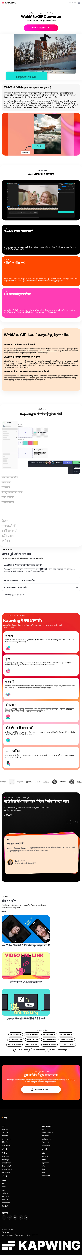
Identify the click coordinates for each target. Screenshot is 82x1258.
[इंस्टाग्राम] (15, 1216)
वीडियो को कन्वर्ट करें (15, 1033)
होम (32, 13)
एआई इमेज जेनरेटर (47, 1138)
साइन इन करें (72, 3)
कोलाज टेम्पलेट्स (6, 1162)
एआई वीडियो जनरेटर (47, 1132)
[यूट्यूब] (9, 1216)
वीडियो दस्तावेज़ (46, 1144)
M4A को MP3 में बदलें (21, 1049)
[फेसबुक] (26, 1216)
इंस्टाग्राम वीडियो (6, 1165)
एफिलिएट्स (5, 1192)
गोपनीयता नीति (6, 1202)
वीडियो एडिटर (5, 1128)
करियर (3, 1186)
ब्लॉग (43, 1165)
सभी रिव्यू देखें (8, 814)
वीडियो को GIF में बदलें (66, 1033)
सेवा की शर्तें (5, 1205)
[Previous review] (69, 821)
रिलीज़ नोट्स (5, 1195)
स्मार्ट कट (44, 1128)
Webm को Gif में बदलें (48, 13)
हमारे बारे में (45, 1156)
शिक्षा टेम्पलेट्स (6, 1172)
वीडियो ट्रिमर (5, 1141)
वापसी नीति (5, 1199)
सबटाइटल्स (5, 1132)
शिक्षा (43, 1168)
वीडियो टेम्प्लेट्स (6, 1156)
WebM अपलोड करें (39, 28)
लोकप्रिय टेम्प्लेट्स (7, 1168)
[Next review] (75, 821)
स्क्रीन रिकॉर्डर (6, 1144)
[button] (41, 853)
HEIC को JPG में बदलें (32, 1033)
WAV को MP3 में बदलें (66, 1039)
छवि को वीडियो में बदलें (49, 1033)
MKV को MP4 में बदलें (32, 1044)
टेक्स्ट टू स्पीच (46, 1141)
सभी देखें (4, 911)
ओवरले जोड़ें (5, 529)
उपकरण (36, 13)
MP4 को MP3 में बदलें (49, 1039)
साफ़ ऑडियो (45, 1135)
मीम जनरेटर (5, 1135)
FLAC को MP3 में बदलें (67, 1044)
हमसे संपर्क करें (46, 1175)
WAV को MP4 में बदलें (14, 1044)
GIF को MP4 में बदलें (39, 1049)
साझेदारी (4, 1189)
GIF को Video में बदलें (15, 1039)
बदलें (41, 13)
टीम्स (43, 1172)
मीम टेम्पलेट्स (5, 1159)
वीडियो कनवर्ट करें (6, 1138)
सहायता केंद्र (45, 1162)
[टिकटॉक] (21, 1216)
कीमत (3, 1183)
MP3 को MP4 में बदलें (49, 1044)
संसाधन (44, 1159)
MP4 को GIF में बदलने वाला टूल (58, 1049)
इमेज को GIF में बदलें (32, 1039)
